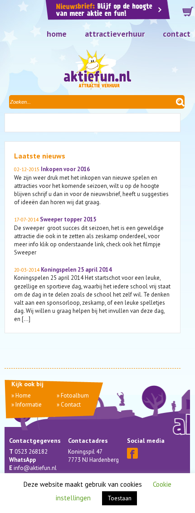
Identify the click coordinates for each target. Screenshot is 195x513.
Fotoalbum (75, 395)
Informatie (28, 404)
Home (57, 34)
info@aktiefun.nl (35, 468)
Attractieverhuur (115, 34)
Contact (176, 34)
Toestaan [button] (119, 498)
